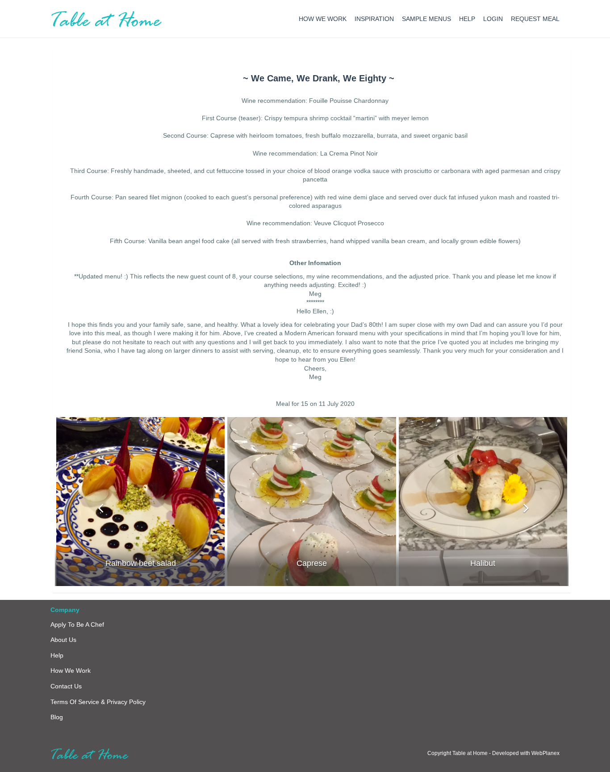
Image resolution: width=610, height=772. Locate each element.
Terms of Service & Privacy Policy (98, 701)
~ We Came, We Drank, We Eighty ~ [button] (318, 78)
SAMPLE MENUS (426, 19)
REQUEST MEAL (535, 19)
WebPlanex (545, 753)
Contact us (66, 686)
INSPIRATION (374, 19)
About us (63, 639)
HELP (467, 19)
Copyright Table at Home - (459, 753)
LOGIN (493, 19)
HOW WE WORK (323, 19)
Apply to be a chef (77, 624)
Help (56, 655)
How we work (70, 670)
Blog (56, 717)
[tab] (318, 78)
